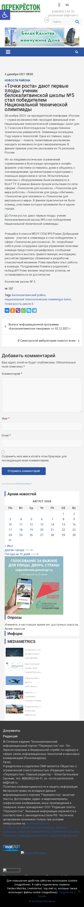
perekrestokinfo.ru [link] (37, 823)
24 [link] (10, 535)
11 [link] (20, 524)
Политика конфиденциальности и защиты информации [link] (40, 835)
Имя (6, 418)
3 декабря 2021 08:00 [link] (19, 74)
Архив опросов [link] (15, 628)
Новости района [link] (17, 80)
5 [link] (31, 519)
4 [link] (21, 519)
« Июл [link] (9, 546)
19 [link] (31, 530)
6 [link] (42, 519)
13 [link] (41, 524)
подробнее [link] (22, 884)
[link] (5, 15)
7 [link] (52, 519)
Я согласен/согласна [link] (42, 901)
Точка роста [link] (13, 304)
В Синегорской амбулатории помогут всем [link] (46, 340)
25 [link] (20, 535)
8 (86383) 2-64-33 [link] (63, 11)
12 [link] (31, 524)
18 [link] (20, 530)
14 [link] (52, 524)
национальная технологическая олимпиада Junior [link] (38, 299)
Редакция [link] (10, 736)
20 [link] (41, 530)
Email (6, 435)
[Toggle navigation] (8, 52)
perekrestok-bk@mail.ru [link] (63, 15)
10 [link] (10, 524)
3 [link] (10, 519)
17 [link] (10, 530)
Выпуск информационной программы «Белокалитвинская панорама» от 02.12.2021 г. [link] (40, 326)
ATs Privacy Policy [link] (23, 484)
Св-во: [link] (7, 762)
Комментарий (12, 373)
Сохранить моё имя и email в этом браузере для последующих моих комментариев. (34, 458)
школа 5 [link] (28, 304)
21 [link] (52, 530)
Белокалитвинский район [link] (29, 295)
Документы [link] (11, 730)
